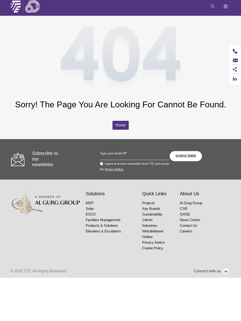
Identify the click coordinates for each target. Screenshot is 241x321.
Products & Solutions (102, 225)
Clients (147, 220)
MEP (89, 203)
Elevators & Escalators (103, 231)
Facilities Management (103, 220)
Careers (186, 231)
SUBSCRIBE (185, 156)
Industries (149, 225)
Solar (90, 209)
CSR (183, 209)
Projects (148, 203)
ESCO (91, 214)
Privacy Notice (153, 242)
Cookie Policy (152, 248)
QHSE (185, 214)
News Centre (190, 220)
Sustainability (152, 214)
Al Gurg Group (191, 203)
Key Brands (151, 209)
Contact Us (188, 225)
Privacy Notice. (114, 169)
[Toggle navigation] (226, 6)
